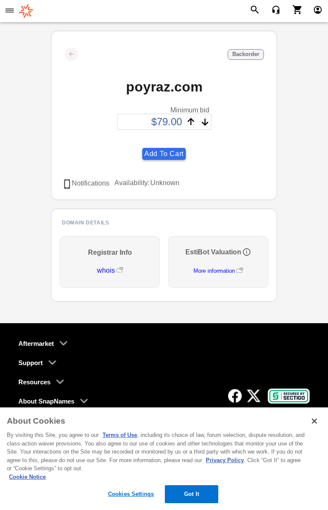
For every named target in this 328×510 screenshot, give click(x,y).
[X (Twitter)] (254, 396)
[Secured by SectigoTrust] (289, 396)
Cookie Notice (27, 477)
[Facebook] (235, 396)
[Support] (273, 9)
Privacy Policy (225, 460)
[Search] (256, 9)
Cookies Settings (131, 494)
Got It (191, 494)
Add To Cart (164, 153)
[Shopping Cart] (294, 9)
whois (107, 270)
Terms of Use (119, 435)
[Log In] (314, 9)
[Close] (314, 421)
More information (214, 271)
